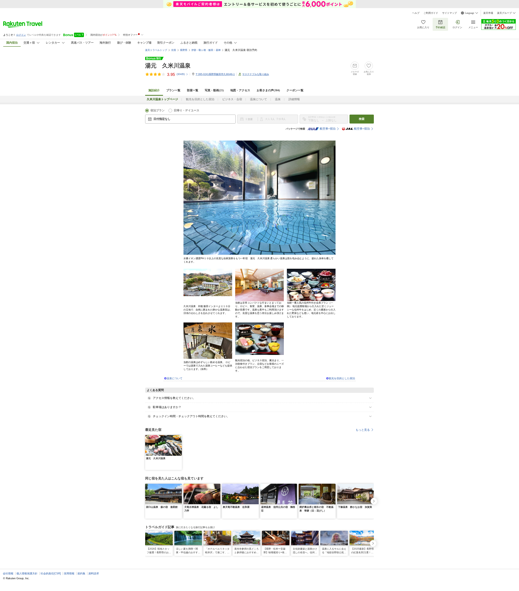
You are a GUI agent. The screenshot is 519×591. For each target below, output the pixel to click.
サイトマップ (449, 13)
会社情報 (8, 573)
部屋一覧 (192, 90)
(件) (181, 74)
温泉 (278, 99)
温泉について (258, 99)
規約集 (81, 573)
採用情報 (69, 573)
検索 (362, 118)
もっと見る (363, 429)
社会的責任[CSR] (51, 573)
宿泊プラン (157, 110)
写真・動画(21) (214, 90)
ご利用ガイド (431, 13)
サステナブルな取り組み (255, 74)
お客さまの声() (268, 90)
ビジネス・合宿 (232, 99)
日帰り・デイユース (186, 110)
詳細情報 (294, 99)
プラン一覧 (173, 90)
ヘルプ (415, 13)
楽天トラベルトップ (156, 50)
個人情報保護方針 (27, 573)
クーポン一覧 (294, 90)
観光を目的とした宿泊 (200, 99)
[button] (179, 437)
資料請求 (93, 573)
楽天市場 (488, 13)
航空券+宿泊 (328, 128)
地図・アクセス (240, 90)
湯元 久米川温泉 (168, 65)
